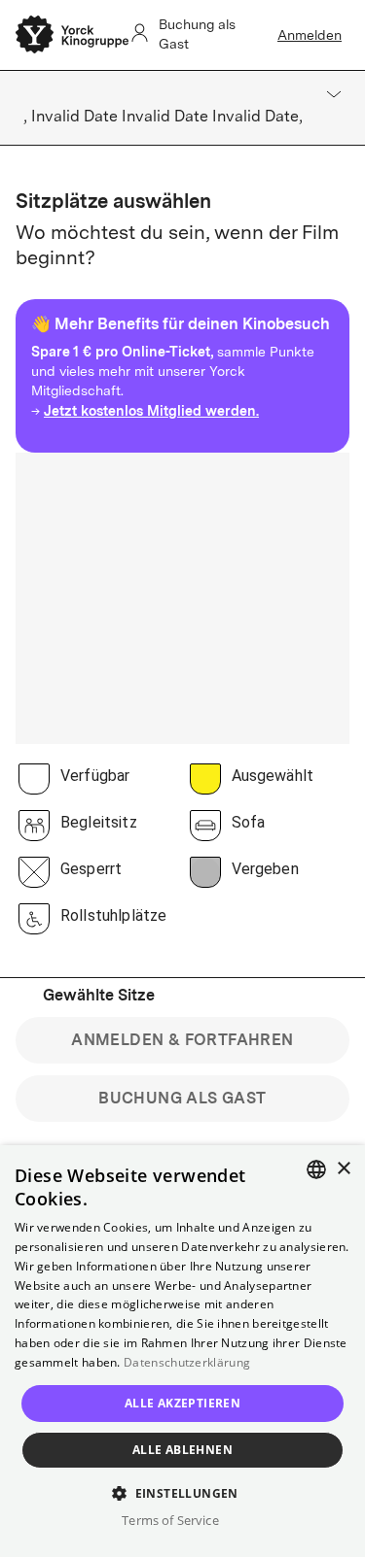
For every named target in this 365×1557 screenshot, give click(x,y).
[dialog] (182, 1351)
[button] (182, 1492)
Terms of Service (170, 1520)
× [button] (343, 1169)
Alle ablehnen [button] (182, 1449)
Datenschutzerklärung (187, 1362)
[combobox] (316, 1169)
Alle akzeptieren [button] (182, 1403)
